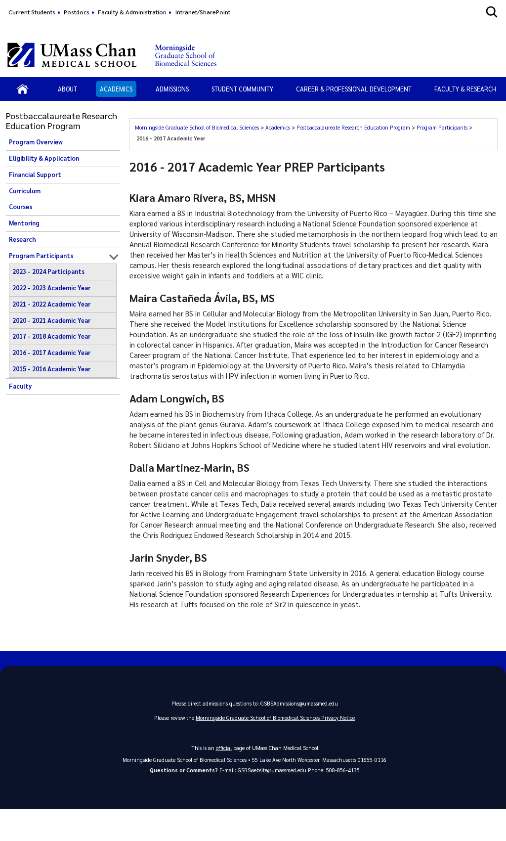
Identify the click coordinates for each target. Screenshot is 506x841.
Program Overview (36, 142)
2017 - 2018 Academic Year (51, 336)
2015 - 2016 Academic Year (51, 369)
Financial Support (35, 174)
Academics (116, 89)
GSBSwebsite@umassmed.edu (272, 770)
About (67, 89)
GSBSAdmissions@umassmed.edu (299, 703)
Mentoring (24, 223)
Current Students (31, 12)
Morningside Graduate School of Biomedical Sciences (197, 127)
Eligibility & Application (44, 158)
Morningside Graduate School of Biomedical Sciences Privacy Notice (275, 717)
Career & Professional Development (354, 89)
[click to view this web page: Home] (22, 89)
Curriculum (25, 191)
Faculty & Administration (132, 12)
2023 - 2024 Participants (48, 271)
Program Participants (41, 256)
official (224, 748)
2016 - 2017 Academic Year (51, 352)
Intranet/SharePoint (202, 12)
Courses (20, 207)
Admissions (172, 89)
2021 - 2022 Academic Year (51, 304)
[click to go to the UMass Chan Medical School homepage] (72, 55)
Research (22, 239)
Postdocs (76, 12)
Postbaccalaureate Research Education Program (354, 127)
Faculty (20, 386)
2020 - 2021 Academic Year (51, 320)
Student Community (242, 89)
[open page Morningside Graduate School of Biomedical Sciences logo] (186, 55)
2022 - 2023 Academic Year (51, 288)
